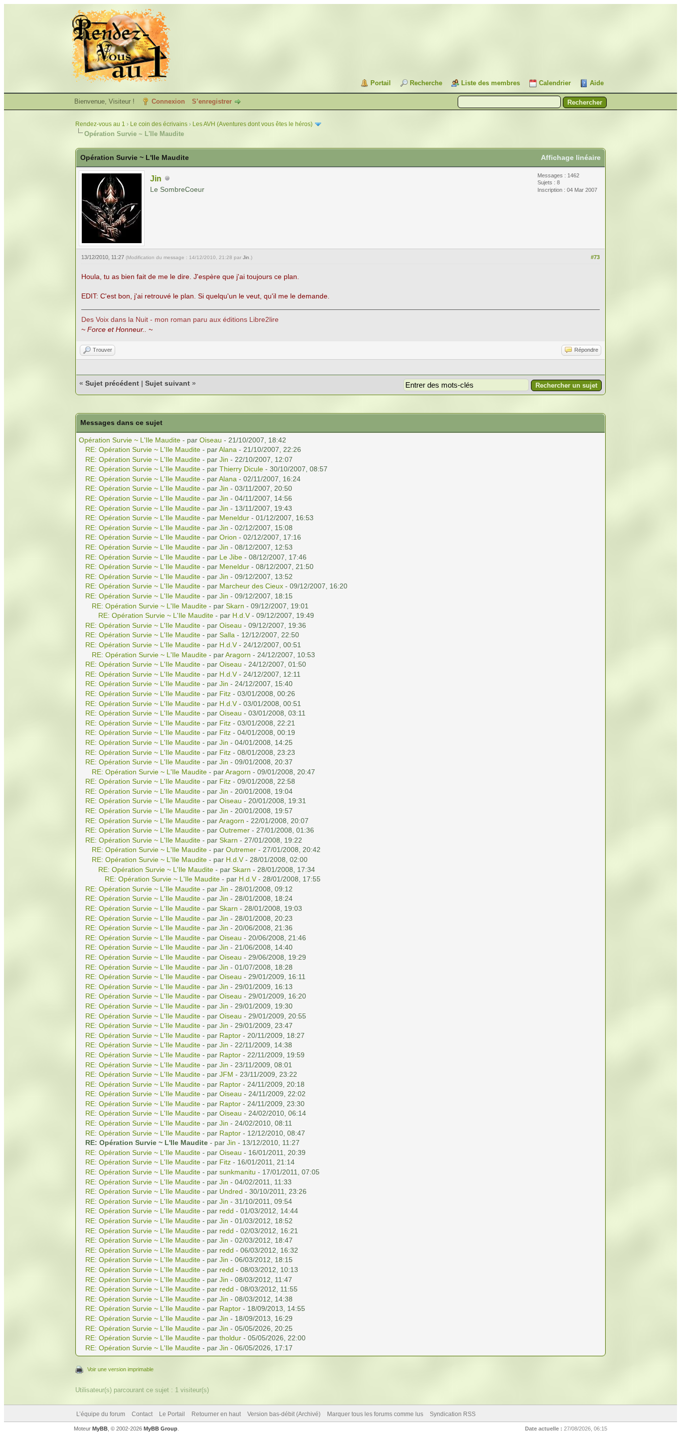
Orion (228, 537)
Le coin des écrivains (158, 124)
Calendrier (555, 83)
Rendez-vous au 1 (100, 124)
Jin (156, 178)
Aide (597, 83)
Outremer (234, 830)
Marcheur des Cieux (251, 586)
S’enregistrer (212, 101)
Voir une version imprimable (120, 1369)
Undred (231, 1191)
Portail (380, 83)
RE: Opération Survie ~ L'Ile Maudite (142, 449)
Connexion (168, 101)
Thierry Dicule (241, 469)
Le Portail (172, 1414)
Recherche (426, 83)
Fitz (225, 694)
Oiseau (210, 440)
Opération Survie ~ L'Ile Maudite (129, 440)
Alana (228, 449)
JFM (226, 1074)
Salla (227, 635)
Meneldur (234, 518)
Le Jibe (230, 557)
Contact (142, 1414)
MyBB (100, 1429)
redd (226, 1211)
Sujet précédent (112, 383)
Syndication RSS (453, 1414)
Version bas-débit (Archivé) (284, 1414)
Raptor (230, 1035)
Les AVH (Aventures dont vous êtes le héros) (252, 124)
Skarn (235, 606)
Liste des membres (490, 83)
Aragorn (238, 655)
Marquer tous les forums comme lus (375, 1414)
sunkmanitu (237, 1172)
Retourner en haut (216, 1414)
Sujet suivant (167, 383)
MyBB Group (160, 1429)
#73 (595, 257)
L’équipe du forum (100, 1414)
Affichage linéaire (571, 157)
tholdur (230, 1338)
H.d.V (241, 615)
